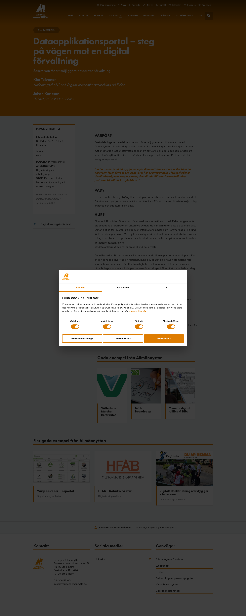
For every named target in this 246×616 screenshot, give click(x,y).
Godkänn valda (123, 338)
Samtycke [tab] (80, 287)
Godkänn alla (164, 338)
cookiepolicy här (137, 311)
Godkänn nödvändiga (82, 338)
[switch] (107, 326)
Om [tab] (165, 287)
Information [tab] (123, 287)
